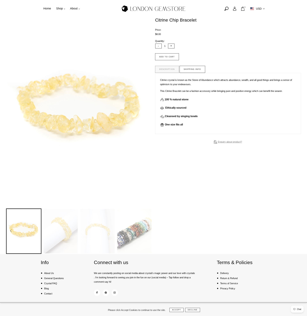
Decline (192, 310)
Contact (48, 293)
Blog (46, 288)
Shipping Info (192, 69)
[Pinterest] (106, 292)
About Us (49, 273)
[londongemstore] (153, 8)
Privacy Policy (227, 288)
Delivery (224, 273)
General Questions (54, 278)
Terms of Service (229, 283)
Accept (176, 310)
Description (167, 69)
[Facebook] (97, 292)
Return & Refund (229, 278)
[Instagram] (115, 292)
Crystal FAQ (50, 283)
